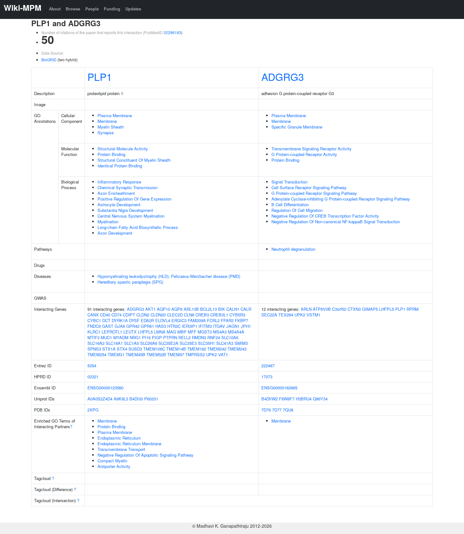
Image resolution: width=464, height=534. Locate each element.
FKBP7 (241, 320)
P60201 (151, 399)
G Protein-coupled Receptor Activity (304, 154)
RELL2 (184, 337)
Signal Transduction (289, 182)
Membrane (107, 121)
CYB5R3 (237, 315)
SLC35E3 (188, 343)
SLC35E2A (168, 343)
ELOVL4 (162, 320)
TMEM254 (96, 354)
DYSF (134, 320)
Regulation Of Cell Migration (297, 210)
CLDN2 (142, 315)
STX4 (122, 349)
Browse (73, 9)
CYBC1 (94, 320)
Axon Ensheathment (116, 193)
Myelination (108, 222)
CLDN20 (158, 315)
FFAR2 (227, 320)
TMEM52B (156, 354)
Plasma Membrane (115, 115)
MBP (182, 332)
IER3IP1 (189, 326)
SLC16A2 (95, 343)
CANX (93, 315)
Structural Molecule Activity (123, 149)
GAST (107, 326)
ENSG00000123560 (105, 388)
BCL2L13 (208, 309)
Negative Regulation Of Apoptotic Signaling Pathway (145, 455)
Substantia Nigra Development (125, 210)
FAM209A (197, 320)
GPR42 (133, 326)
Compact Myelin (112, 461)
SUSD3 (135, 349)
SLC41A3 (224, 343)
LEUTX (130, 332)
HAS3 (160, 326)
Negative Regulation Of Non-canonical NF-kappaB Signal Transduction (335, 222)
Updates (133, 9)
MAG (171, 332)
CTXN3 (354, 309)
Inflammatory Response (119, 182)
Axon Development (115, 233)
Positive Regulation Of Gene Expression (134, 199)
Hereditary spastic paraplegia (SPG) (130, 282)
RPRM (413, 309)
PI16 (146, 337)
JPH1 (246, 326)
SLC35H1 (206, 343)
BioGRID (49, 59)
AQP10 (163, 309)
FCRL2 (213, 320)
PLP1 (99, 76)
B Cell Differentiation (290, 204)
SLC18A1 (114, 343)
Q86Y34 (320, 399)
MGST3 (205, 332)
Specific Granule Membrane (296, 127)
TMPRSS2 (195, 354)
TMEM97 (175, 354)
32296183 (172, 32)
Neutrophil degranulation (293, 249)
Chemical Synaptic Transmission (128, 187)
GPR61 (147, 326)
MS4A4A (236, 332)
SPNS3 (94, 349)
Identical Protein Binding (120, 166)
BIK (221, 309)
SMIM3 (241, 343)
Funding (112, 9)
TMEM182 (196, 349)
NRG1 (135, 337)
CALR (246, 309)
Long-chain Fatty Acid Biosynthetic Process (138, 227)
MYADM (120, 337)
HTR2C (174, 326)
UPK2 (211, 354)
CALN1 (232, 309)
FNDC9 (94, 326)
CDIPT (129, 315)
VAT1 (223, 354)
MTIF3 (93, 337)
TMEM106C (154, 349)
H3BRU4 (304, 399)
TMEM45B (135, 354)
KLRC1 (93, 332)
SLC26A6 (148, 343)
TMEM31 (116, 354)
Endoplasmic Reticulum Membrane (129, 444)
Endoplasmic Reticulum (119, 438)
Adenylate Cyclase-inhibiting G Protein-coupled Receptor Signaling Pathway (340, 199)
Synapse (106, 132)
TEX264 (285, 315)
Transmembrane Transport (121, 449)
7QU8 (288, 410)
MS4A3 (220, 332)
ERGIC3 (179, 320)
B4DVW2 (269, 399)
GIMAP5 (370, 309)
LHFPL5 (145, 332)
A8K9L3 (121, 399)
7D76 (266, 410)
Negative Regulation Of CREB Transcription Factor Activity (325, 216)
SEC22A (269, 315)
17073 (266, 377)
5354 (91, 366)
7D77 (277, 410)
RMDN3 (199, 337)
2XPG (92, 410)
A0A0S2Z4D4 (99, 399)
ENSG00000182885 (279, 388)
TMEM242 (216, 349)
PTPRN (170, 337)
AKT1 (150, 309)
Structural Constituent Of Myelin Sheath (134, 160)
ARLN (306, 309)
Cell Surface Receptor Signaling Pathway (309, 187)
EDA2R (147, 320)
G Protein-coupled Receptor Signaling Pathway (314, 193)
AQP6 (176, 309)
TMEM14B (176, 349)
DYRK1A (120, 320)
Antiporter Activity (114, 466)
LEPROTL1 (112, 332)
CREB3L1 (219, 315)
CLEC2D (175, 315)
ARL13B (191, 309)
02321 (92, 377)
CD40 (105, 315)
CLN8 (189, 315)
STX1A (109, 349)
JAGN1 (233, 326)
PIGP (157, 337)
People (92, 9)
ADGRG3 (282, 76)
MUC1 (106, 337)
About (55, 9)
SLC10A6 (229, 337)
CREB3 (202, 315)
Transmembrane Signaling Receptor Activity (311, 149)
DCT (106, 320)
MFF (192, 332)
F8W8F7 (286, 399)
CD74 (116, 315)
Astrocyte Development (119, 204)
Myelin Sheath (111, 127)
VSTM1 (313, 315)
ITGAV (219, 326)
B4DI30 (136, 399)
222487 (268, 366)
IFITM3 (205, 326)
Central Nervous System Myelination (131, 216)
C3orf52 (339, 309)
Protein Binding (111, 154)
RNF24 (213, 337)
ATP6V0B (322, 309)
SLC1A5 (131, 343)
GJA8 (120, 326)
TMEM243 (237, 349)
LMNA (159, 332)
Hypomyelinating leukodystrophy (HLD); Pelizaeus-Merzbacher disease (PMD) (169, 276)
